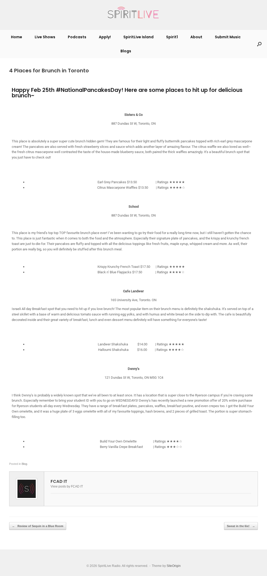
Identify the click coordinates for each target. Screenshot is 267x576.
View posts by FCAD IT (67, 486)
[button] (259, 44)
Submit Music (228, 37)
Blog (24, 463)
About (196, 37)
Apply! (105, 37)
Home (16, 37)
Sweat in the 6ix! (241, 526)
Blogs (125, 51)
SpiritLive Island (138, 37)
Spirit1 (172, 37)
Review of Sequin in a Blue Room (37, 526)
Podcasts (77, 37)
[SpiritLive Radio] (133, 12)
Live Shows (45, 37)
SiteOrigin (174, 565)
